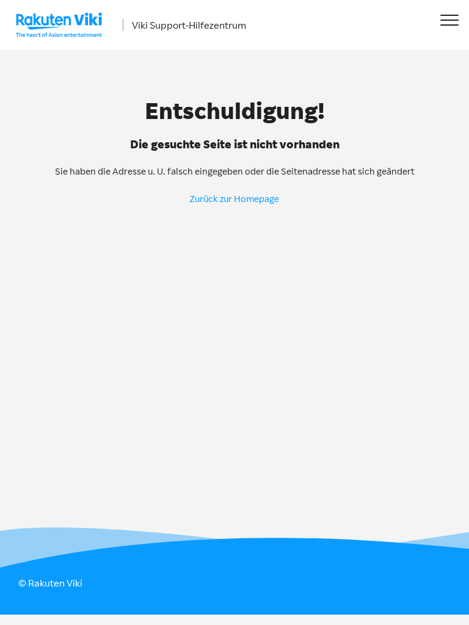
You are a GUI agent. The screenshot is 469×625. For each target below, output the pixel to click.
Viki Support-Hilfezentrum (189, 25)
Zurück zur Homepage (234, 198)
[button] (449, 20)
